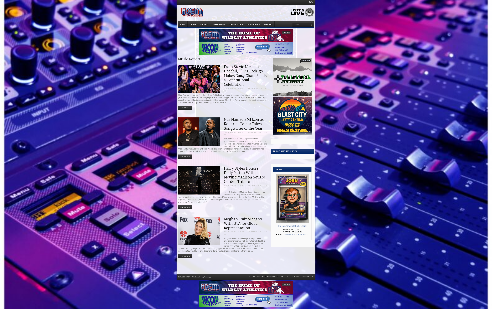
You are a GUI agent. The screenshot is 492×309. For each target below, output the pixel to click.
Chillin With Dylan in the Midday (296, 234)
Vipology (207, 277)
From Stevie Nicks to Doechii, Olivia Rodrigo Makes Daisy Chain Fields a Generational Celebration (245, 76)
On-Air (193, 24)
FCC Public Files (258, 276)
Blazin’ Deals (254, 24)
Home (182, 24)
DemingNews (219, 24)
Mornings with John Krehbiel (292, 226)
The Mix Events (236, 24)
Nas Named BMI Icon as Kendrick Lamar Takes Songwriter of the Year (244, 124)
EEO (248, 276)
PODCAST (204, 24)
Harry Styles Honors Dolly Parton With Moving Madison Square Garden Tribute (244, 175)
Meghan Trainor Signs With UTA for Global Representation (243, 223)
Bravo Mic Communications (302, 276)
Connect (268, 24)
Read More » (185, 108)
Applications (271, 276)
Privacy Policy (284, 276)
